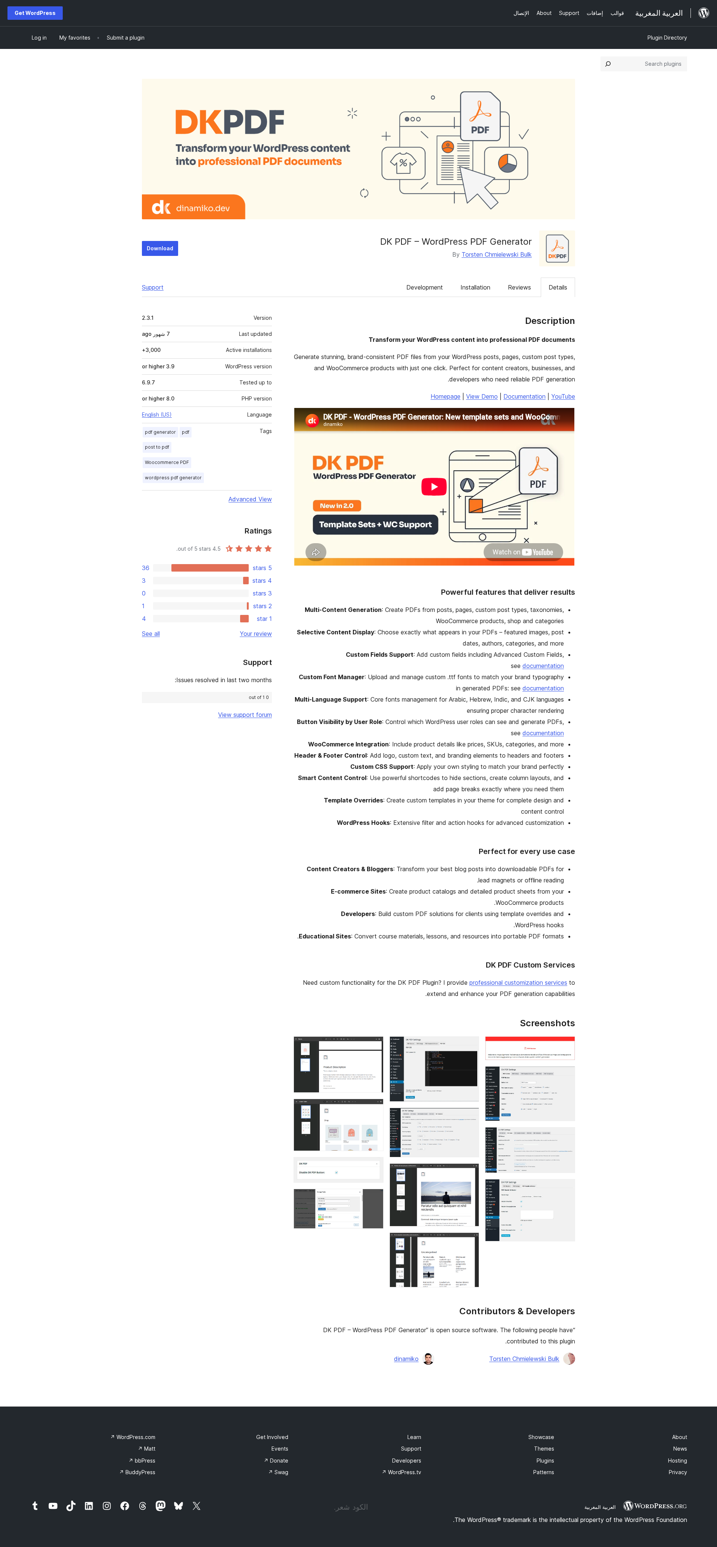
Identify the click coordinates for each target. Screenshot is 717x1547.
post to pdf (157, 447)
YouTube (563, 396)
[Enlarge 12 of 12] (373, 1199)
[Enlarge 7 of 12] (469, 1173)
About (679, 1437)
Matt (146, 1448)
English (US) (157, 414)
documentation (543, 665)
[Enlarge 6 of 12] (469, 1117)
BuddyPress (137, 1472)
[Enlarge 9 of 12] (373, 1046)
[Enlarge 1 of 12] (565, 1046)
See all (151, 633)
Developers (406, 1460)
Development (424, 287)
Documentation (524, 396)
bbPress (141, 1460)
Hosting (677, 1460)
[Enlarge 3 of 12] (565, 1137)
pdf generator (160, 432)
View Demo (482, 396)
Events (279, 1448)
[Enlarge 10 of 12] (373, 1109)
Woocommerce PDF (167, 462)
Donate (276, 1460)
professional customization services (518, 982)
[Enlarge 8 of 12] (469, 1242)
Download (160, 248)
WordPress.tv (401, 1472)
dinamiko (406, 1358)
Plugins (545, 1460)
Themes (544, 1448)
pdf (185, 432)
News (680, 1448)
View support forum (245, 714)
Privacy (678, 1472)
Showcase (541, 1437)
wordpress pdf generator (173, 477)
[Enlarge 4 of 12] (565, 1189)
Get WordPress (35, 13)
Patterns (543, 1472)
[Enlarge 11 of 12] (373, 1167)
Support (153, 287)
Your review (256, 633)
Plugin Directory (667, 37)
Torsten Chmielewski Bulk (497, 254)
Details (558, 287)
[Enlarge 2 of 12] (565, 1076)
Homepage (445, 396)
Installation (475, 287)
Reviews (519, 287)
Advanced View (250, 499)
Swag (278, 1472)
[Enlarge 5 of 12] (469, 1046)
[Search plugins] (607, 63)
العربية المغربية (600, 1507)
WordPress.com (132, 1437)
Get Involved (272, 1437)
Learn (414, 1437)
